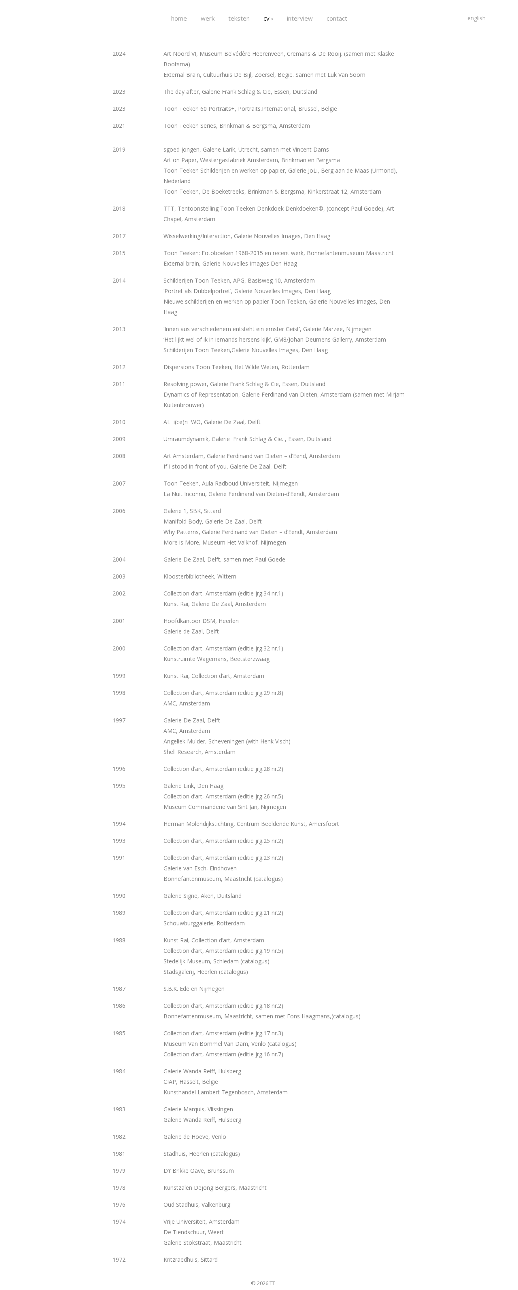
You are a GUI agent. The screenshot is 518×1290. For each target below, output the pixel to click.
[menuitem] (476, 18)
